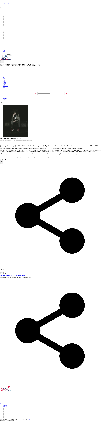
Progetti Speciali (5, 88)
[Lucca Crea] (2, 6)
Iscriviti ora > (2, 403)
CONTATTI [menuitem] (5, 10)
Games (4, 71)
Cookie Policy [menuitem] (5, 406)
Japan (3, 77)
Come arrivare (5, 52)
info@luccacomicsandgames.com (33, 419)
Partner (4, 87)
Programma (4, 82)
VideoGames (5, 73)
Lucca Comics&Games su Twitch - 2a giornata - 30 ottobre (13, 275)
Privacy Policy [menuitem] (5, 405)
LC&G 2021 (5, 98)
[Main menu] (2, 61)
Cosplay (4, 76)
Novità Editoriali (5, 86)
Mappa (4, 51)
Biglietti (4, 50)
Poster (4, 81)
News (4, 80)
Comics (4, 70)
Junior (4, 74)
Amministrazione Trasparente (7, 383)
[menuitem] (3, 18)
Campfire (4, 83)
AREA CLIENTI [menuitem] (5, 9)
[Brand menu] (0, 7)
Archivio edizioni (5, 384)
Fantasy (4, 72)
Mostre (4, 85)
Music (4, 75)
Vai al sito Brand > (3, 400)
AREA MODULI (6, 3)
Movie (4, 78)
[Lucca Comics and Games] (13, 13)
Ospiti (4, 84)
